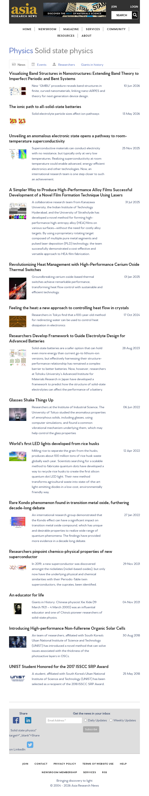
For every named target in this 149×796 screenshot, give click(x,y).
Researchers (66, 64)
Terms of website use (98, 763)
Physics (21, 50)
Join (114, 6)
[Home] (24, 10)
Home (27, 29)
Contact (41, 763)
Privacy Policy (65, 763)
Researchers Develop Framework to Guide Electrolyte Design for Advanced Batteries (67, 338)
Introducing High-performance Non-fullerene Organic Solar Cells (67, 627)
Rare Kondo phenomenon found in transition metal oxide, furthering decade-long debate (69, 504)
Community (116, 29)
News (21, 64)
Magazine (71, 29)
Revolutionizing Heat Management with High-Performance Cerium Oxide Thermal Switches (74, 266)
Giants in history (92, 64)
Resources (66, 35)
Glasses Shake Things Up (31, 399)
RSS (104, 772)
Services (93, 29)
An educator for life (26, 594)
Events (41, 64)
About (87, 35)
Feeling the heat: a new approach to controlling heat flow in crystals (69, 307)
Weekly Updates (124, 720)
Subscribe (91, 729)
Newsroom (47, 29)
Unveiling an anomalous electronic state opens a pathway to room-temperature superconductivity (68, 138)
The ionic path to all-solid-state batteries (45, 106)
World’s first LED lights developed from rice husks (54, 443)
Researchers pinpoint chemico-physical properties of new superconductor (60, 553)
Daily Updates (97, 720)
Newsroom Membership (59, 772)
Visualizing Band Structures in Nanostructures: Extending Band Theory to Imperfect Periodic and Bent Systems (74, 75)
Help (123, 763)
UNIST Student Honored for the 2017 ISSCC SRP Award (58, 666)
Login (134, 6)
